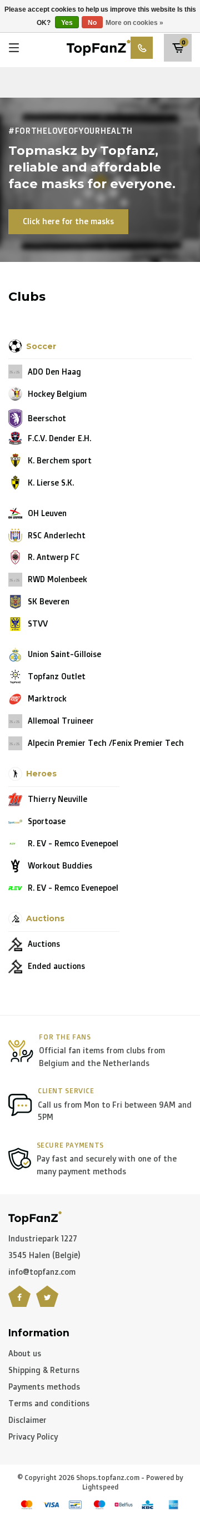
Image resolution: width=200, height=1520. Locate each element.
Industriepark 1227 (42, 1238)
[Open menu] (14, 48)
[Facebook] (19, 1303)
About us (24, 1353)
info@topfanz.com (42, 1271)
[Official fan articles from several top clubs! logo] (99, 47)
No (92, 23)
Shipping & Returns (43, 1370)
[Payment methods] (26, 1505)
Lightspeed (100, 1487)
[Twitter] (47, 1303)
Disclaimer (27, 1420)
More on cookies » (134, 23)
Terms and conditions (48, 1403)
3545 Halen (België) (44, 1255)
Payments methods (44, 1386)
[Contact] (142, 48)
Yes (67, 23)
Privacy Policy (33, 1436)
